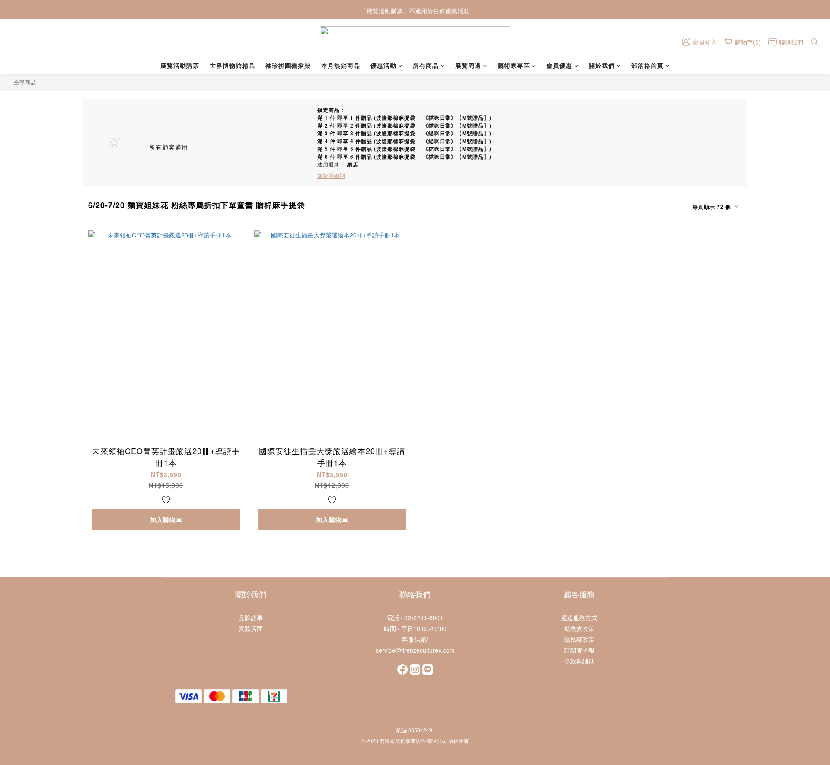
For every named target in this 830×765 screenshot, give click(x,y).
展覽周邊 (468, 65)
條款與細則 (579, 660)
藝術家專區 (514, 65)
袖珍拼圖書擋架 (288, 65)
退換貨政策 (579, 628)
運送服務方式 (579, 617)
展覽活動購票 (179, 65)
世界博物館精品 (232, 65)
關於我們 (602, 65)
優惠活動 (383, 65)
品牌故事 (251, 617)
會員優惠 (559, 65)
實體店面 (251, 628)
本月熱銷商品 (340, 65)
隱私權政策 (579, 639)
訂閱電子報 (579, 650)
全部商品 (25, 82)
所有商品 (426, 65)
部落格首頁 (647, 65)
